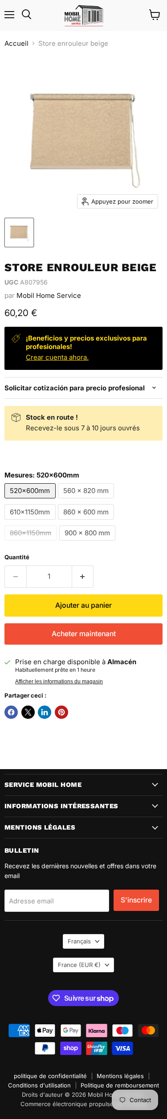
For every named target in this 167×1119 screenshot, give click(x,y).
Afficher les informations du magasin (59, 681)
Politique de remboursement (120, 1085)
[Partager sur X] (28, 712)
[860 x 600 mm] (87, 521)
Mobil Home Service (48, 295)
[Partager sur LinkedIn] (44, 712)
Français (79, 941)
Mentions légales (120, 1075)
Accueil (16, 43)
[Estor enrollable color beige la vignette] (19, 232)
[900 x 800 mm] (88, 542)
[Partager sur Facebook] (11, 712)
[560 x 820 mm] (87, 500)
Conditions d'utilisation (39, 1085)
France (79, 964)
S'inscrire (136, 900)
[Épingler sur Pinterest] (61, 712)
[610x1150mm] (31, 521)
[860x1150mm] (31, 542)
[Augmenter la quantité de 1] (83, 577)
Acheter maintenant (84, 634)
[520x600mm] (31, 500)
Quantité (16, 557)
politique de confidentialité (50, 1075)
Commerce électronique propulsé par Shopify (83, 1103)
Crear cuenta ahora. (57, 357)
